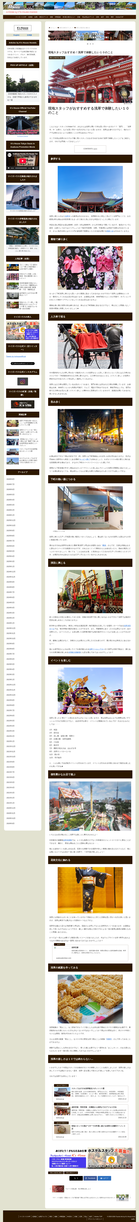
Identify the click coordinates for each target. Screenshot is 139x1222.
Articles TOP (98, 1216)
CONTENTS (88, 149)
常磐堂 (109, 1039)
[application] (22, 161)
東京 (50, 1216)
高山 (85, 1216)
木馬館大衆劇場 (74, 652)
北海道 (34, 1216)
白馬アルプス (43, 1216)
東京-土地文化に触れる (56, 1172)
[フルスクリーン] (37, 168)
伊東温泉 (62, 1216)
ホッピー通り (84, 459)
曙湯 (104, 545)
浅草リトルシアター (97, 649)
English (16, 35)
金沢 (90, 1216)
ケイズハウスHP (25, 1216)
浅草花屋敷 (67, 840)
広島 (80, 1216)
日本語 (29, 35)
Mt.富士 (69, 1216)
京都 (75, 1216)
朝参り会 (110, 231)
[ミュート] (33, 168)
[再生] (9, 168)
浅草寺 (67, 216)
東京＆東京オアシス (71, 1172)
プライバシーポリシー (95, 1219)
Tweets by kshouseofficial (16, 356)
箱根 (55, 1216)
